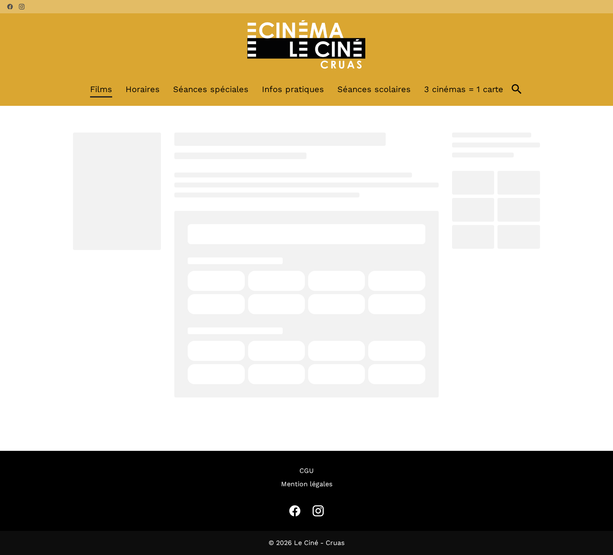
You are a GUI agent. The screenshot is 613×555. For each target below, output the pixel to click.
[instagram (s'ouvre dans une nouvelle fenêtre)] (21, 6)
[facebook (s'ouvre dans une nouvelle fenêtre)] (10, 6)
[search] (516, 89)
